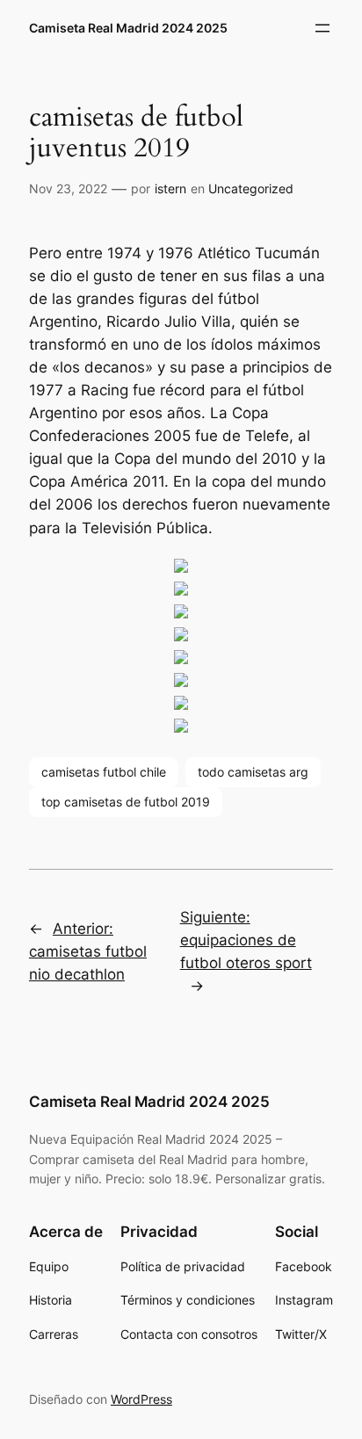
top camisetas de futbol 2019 (125, 801)
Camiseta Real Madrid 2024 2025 (128, 27)
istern (170, 188)
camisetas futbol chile (103, 771)
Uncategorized (250, 188)
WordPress (141, 1399)
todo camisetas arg (253, 771)
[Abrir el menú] (322, 28)
